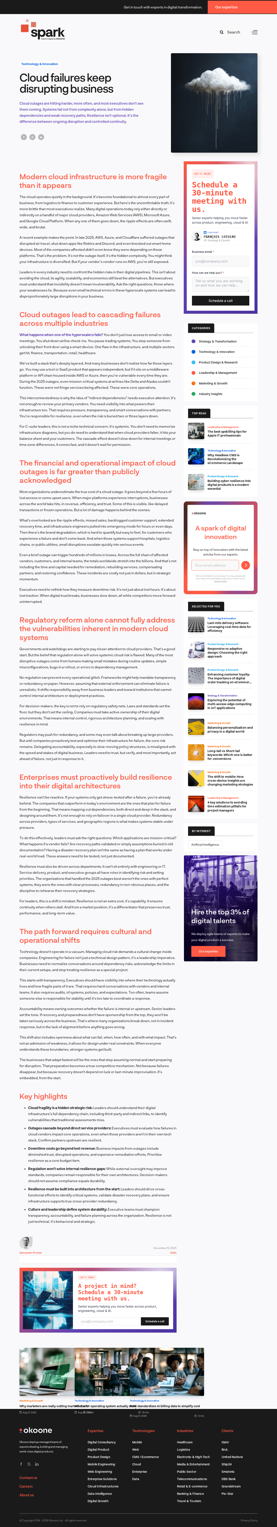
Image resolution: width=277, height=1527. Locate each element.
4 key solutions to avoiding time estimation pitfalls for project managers (227, 806)
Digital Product (98, 1449)
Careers (26, 1486)
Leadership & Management (218, 373)
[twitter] (29, 1464)
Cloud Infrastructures (103, 1486)
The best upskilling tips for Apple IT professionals (227, 433)
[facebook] (21, 1464)
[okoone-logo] (35, 1429)
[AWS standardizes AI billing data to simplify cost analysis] (167, 1351)
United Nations (232, 1457)
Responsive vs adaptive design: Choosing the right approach (227, 652)
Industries (185, 1431)
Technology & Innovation (39, 64)
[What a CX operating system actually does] (112, 1351)
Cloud (136, 1464)
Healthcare (185, 1442)
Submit (245, 565)
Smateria (228, 1471)
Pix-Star (228, 1493)
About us (26, 1495)
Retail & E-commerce (192, 1486)
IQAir (225, 1442)
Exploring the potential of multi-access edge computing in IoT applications (229, 704)
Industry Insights (210, 394)
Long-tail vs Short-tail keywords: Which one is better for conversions (230, 754)
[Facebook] (24, 137)
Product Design (99, 1457)
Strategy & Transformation (218, 341)
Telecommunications (192, 1479)
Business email (203, 251)
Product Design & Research (218, 362)
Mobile (137, 1442)
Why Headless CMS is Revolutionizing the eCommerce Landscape (225, 459)
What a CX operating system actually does (105, 1406)
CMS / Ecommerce (145, 1457)
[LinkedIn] (41, 137)
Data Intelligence (100, 1493)
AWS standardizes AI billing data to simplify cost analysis (165, 1407)
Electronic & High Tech (193, 1457)
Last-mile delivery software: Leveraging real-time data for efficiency (229, 626)
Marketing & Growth (31, 1400)
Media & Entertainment (193, 1464)
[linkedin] (37, 1464)
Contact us (28, 1478)
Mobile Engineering (101, 1464)
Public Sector (186, 1471)
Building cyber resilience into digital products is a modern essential (229, 484)
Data (135, 1479)
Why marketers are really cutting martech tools (53, 1406)
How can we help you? (208, 272)
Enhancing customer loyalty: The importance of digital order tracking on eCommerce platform (230, 680)
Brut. (225, 1449)
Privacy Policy (249, 1520)
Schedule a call (154, 1321)
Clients (227, 1431)
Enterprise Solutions (102, 1479)
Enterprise (139, 1471)
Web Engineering (100, 1471)
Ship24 (227, 1464)
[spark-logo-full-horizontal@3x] (43, 20)
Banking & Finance (190, 1493)
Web (135, 1449)
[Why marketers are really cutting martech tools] (56, 1351)
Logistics (183, 1449)
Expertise (95, 1431)
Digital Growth (98, 1501)
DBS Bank (229, 1479)
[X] (32, 137)
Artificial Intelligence (205, 844)
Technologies (143, 1431)
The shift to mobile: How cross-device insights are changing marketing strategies (230, 780)
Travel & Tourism (189, 1501)
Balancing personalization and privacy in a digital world (230, 729)
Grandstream (231, 1486)
